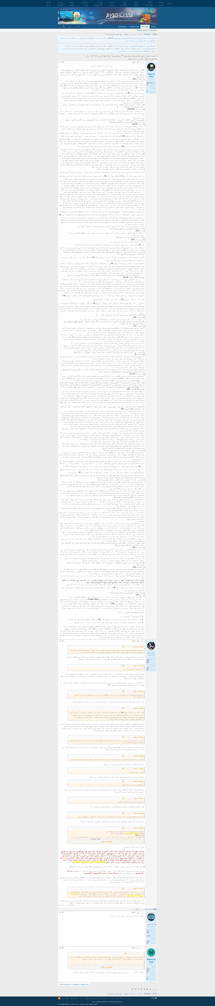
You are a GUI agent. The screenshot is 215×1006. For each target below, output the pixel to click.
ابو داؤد (151, 653)
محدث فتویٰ (136, 3)
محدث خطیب (72, 3)
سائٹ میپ (74, 998)
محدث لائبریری (148, 3)
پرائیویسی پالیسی (92, 998)
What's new (134, 27)
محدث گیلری (60, 3)
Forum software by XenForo (107, 1001)
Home (153, 27)
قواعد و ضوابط (108, 998)
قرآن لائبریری (98, 3)
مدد (81, 998)
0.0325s (72, 1004)
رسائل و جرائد (84, 3)
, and (141, 909)
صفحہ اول (65, 998)
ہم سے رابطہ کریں (122, 998)
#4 (60, 948)
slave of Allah (150, 59)
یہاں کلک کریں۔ (124, 51)
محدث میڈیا (111, 3)
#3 (60, 912)
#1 (60, 62)
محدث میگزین (124, 3)
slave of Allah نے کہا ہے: (133, 647)
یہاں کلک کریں (132, 41)
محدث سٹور (161, 3)
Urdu (153, 998)
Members (122, 27)
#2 (60, 641)
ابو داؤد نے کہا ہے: (135, 953)
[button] (128, 27)
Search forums (142, 30)
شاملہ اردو (48, 3)
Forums (145, 27)
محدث (170, 3)
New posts (153, 30)
